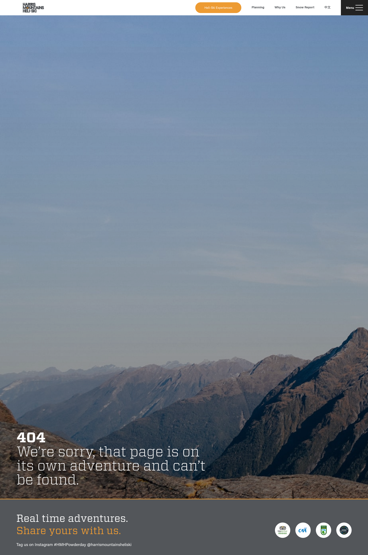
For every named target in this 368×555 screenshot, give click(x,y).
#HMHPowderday (70, 545)
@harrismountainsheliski (109, 545)
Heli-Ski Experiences (218, 7)
